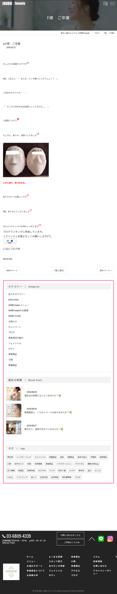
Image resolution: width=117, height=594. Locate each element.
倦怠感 (10, 457)
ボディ (11, 348)
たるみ (10, 477)
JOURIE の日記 (14, 315)
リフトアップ (21, 477)
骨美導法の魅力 (15, 337)
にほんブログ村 (11, 248)
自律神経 (54, 477)
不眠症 (93, 457)
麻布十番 (62, 470)
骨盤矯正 (12, 365)
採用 (29, 463)
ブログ (11, 332)
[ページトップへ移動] (92, 539)
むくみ (98, 470)
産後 (62, 457)
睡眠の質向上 (93, 463)
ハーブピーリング (23, 457)
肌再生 (21, 470)
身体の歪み (82, 457)
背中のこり (19, 463)
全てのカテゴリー (16, 294)
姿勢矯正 (103, 457)
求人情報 (11, 470)
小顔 (10, 359)
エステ (72, 470)
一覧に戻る (58, 270)
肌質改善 (31, 470)
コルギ (77, 477)
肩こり (34, 477)
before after (7, 258)
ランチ (52, 470)
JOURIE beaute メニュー (18, 305)
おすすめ (42, 470)
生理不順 (44, 477)
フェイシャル (14, 343)
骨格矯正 (12, 354)
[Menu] (112, 3)
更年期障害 (66, 477)
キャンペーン (14, 326)
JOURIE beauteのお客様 (18, 310)
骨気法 (81, 470)
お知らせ (12, 321)
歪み (89, 470)
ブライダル (79, 463)
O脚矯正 (70, 457)
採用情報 (38, 463)
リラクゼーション (64, 463)
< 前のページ (11, 270)
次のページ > (105, 270)
